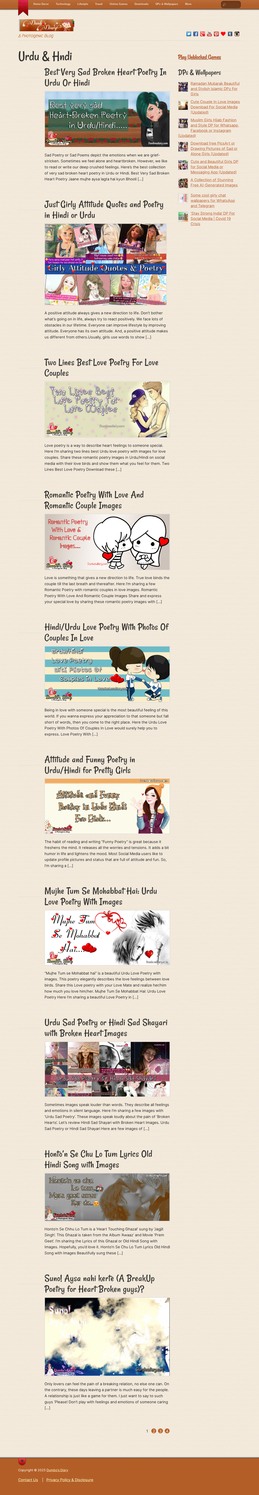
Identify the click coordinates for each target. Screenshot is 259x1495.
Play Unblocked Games (199, 57)
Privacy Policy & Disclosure (69, 1480)
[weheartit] (223, 34)
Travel (99, 3)
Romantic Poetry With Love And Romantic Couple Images (94, 500)
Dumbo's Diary (57, 1470)
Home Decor (41, 3)
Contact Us (28, 1480)
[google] (202, 34)
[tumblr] (230, 34)
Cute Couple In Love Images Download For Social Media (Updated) (215, 106)
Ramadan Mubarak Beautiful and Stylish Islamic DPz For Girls (215, 88)
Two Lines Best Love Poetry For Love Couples (102, 367)
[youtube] (209, 34)
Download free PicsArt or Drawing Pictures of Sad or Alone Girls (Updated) (214, 148)
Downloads (142, 3)
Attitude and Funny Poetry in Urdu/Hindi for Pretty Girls (90, 764)
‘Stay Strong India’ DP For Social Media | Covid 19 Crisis (213, 218)
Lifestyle (82, 3)
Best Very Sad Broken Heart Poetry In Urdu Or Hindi (106, 77)
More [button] (188, 3)
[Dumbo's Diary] (46, 28)
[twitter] (188, 34)
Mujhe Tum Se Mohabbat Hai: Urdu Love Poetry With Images (101, 896)
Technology (63, 3)
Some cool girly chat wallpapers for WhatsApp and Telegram (213, 200)
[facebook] (195, 34)
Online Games (118, 3)
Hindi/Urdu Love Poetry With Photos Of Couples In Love (106, 632)
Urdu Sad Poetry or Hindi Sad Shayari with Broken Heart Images (106, 1027)
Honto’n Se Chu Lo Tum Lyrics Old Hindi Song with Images (98, 1159)
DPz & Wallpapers (167, 3)
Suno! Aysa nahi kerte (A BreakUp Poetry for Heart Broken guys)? (100, 1283)
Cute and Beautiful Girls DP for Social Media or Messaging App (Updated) (214, 166)
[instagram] (237, 34)
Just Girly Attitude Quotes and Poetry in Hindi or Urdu (104, 209)
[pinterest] (216, 34)
